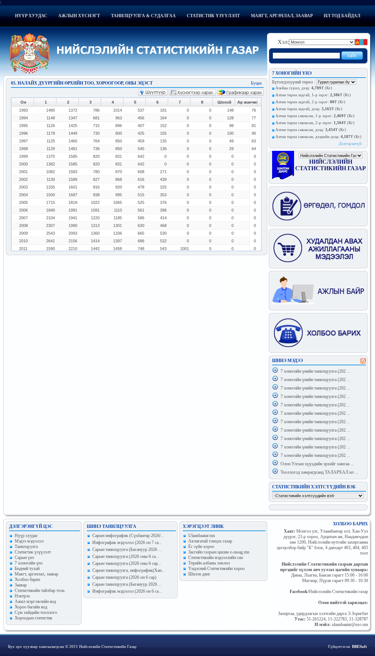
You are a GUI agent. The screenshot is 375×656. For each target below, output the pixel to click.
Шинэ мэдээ (287, 360)
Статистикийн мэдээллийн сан (215, 557)
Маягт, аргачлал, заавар (282, 15)
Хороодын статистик (33, 617)
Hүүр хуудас (26, 535)
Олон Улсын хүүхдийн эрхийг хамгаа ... (317, 463)
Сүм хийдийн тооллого (36, 612)
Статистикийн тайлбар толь (39, 590)
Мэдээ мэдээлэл (29, 541)
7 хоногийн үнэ (28, 563)
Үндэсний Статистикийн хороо (216, 568)
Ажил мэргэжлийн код (35, 601)
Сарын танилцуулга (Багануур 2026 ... (126, 549)
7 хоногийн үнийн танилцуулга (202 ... (315, 371)
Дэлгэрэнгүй (350, 143)
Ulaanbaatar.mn (201, 535)
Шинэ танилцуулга (111, 526)
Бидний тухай (27, 568)
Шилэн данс (199, 574)
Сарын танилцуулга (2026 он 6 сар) (124, 577)
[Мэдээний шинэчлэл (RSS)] (363, 362)
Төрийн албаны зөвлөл (209, 563)
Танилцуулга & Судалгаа (143, 15)
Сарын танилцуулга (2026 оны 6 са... (125, 556)
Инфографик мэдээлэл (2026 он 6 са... (127, 591)
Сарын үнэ (24, 557)
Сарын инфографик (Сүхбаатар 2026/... (128, 535)
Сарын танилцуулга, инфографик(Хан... (128, 570)
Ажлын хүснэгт (79, 15)
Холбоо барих (27, 579)
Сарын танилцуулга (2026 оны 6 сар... (126, 563)
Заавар (21, 585)
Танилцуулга (26, 546)
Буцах (256, 83)
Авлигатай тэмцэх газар (210, 541)
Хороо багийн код (31, 607)
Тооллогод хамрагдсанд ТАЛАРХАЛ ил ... (319, 472)
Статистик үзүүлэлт (213, 15)
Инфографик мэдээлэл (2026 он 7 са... (127, 542)
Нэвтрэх (22, 596)
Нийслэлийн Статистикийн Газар (330, 165)
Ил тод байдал (342, 15)
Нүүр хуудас (31, 15)
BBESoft (359, 646)
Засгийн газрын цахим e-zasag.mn (218, 552)
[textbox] (306, 56)
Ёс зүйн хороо (201, 546)
